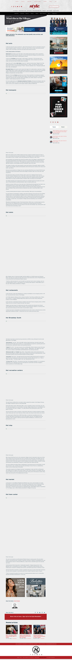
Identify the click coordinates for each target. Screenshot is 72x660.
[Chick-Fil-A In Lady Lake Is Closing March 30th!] (51, 136)
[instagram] (13, 6)
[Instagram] (53, 122)
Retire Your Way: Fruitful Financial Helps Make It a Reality (38, 636)
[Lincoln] (15, 578)
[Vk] (44, 612)
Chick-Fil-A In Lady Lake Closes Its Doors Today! (60, 141)
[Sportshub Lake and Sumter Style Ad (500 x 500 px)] (58, 57)
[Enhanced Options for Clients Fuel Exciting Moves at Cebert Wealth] (26, 629)
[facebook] (11, 6)
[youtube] (17, 6)
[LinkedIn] (10, 22)
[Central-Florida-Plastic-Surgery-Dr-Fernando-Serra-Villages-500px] (58, 76)
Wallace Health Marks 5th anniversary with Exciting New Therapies (11, 636)
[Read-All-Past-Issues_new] (58, 96)
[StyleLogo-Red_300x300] (34, 2)
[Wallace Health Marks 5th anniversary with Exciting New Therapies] (12, 629)
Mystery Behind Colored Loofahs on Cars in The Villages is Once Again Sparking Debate (60, 131)
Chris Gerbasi (9, 16)
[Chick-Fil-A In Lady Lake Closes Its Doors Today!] (51, 141)
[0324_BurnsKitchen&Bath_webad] (35, 578)
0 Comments (15, 638)
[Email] (13, 22)
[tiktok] (19, 6)
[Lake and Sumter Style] (58, 17)
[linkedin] (42, 655)
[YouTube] (58, 122)
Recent (63, 126)
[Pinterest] (11, 22)
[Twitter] (55, 122)
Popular (54, 126)
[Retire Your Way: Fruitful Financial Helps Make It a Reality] (39, 629)
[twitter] (15, 6)
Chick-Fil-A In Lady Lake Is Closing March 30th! (60, 137)
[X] (8, 22)
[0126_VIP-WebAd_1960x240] (25, 27)
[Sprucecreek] (58, 37)
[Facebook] (6, 22)
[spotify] (21, 6)
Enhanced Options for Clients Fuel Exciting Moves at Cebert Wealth (25, 636)
